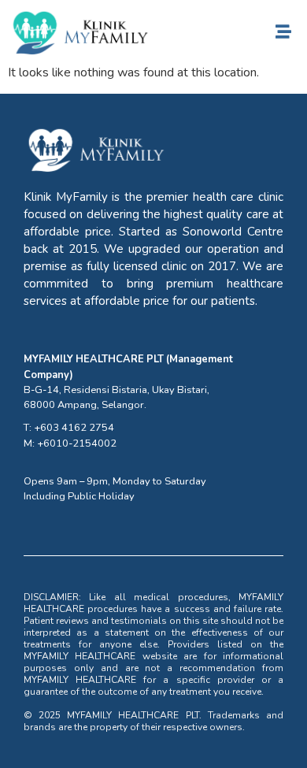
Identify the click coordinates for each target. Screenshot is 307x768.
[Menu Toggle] (283, 31)
